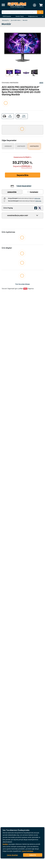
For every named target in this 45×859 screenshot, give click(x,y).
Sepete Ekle (22, 175)
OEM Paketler (7, 16)
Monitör (25, 20)
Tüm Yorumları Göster (22, 284)
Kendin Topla (20, 16)
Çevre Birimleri (15, 20)
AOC (41, 82)
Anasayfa (5, 20)
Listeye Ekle (11, 192)
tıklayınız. (37, 198)
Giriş (25, 288)
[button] (3, 5)
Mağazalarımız (33, 16)
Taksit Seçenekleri (23, 186)
